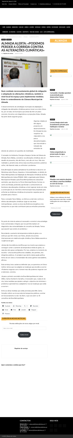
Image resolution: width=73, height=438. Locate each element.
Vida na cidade (34, 32)
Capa (3, 27)
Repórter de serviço (8, 53)
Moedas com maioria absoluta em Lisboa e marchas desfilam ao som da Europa (60, 181)
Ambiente (5, 32)
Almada (8, 27)
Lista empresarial (49, 32)
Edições (52, 89)
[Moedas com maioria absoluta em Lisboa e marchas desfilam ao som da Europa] (61, 169)
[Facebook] (54, 6)
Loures (31, 27)
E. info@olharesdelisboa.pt (44, 4)
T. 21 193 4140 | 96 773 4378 (59, 4)
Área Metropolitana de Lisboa (13, 37)
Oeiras (43, 27)
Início (2, 37)
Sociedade (55, 27)
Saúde (68, 27)
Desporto (26, 32)
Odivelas (37, 27)
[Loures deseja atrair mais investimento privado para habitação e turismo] (61, 112)
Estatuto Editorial (12, 4)
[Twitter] (66, 6)
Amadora (15, 27)
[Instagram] (57, 6)
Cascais (21, 27)
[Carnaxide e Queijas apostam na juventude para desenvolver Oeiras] (61, 83)
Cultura (19, 32)
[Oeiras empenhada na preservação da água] (61, 142)
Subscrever (24, 335)
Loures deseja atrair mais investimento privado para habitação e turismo (59, 125)
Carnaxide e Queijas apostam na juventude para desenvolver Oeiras (60, 95)
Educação (62, 27)
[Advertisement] (61, 56)
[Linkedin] (60, 6)
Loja (41, 32)
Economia (12, 32)
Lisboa (26, 27)
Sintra (49, 27)
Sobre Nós (4, 4)
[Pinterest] (63, 6)
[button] (70, 27)
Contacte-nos (33, 4)
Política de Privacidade (23, 4)
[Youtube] (69, 6)
